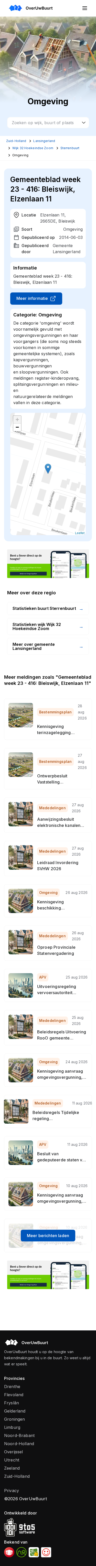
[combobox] (48, 122)
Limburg (12, 1427)
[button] (48, 469)
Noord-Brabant (19, 1435)
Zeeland (12, 1468)
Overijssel (13, 1451)
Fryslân (11, 1402)
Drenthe (12, 1386)
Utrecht (11, 1459)
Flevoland (13, 1394)
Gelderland (15, 1411)
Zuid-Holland (17, 1476)
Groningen (14, 1419)
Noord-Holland (19, 1443)
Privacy (11, 1490)
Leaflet (79, 533)
